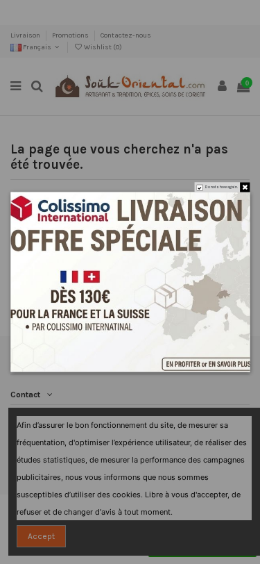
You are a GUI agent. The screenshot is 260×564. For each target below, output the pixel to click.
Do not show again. (221, 187)
